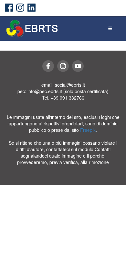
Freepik (88, 130)
